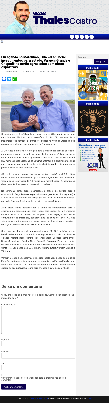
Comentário (8, 304)
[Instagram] (77, 37)
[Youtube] (87, 37)
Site (3, 363)
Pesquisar (82, 57)
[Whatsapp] (91, 37)
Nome (5, 339)
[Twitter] (82, 37)
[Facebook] (72, 37)
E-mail (5, 351)
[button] (27, 36)
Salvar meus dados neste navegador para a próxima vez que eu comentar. (33, 379)
